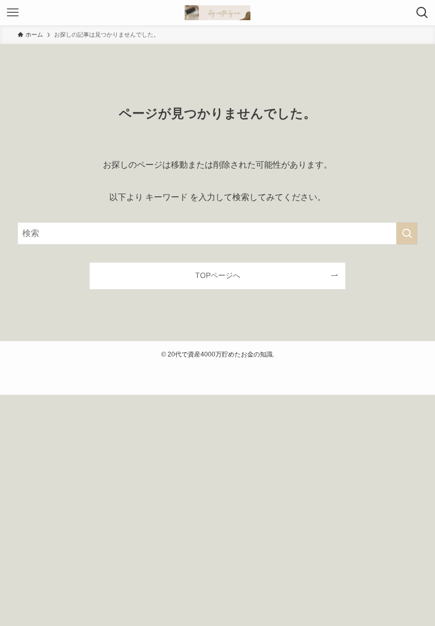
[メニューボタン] (12, 12)
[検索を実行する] (406, 233)
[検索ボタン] (422, 12)
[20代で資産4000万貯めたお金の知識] (217, 12)
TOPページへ (217, 275)
